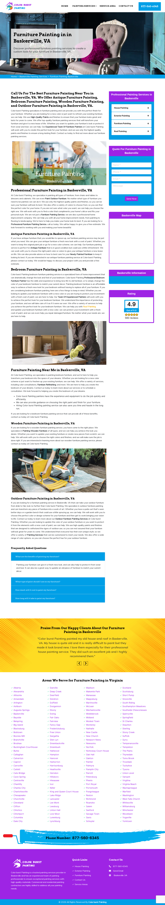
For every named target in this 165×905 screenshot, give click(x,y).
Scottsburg (127, 691)
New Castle (91, 732)
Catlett (17, 769)
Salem (89, 806)
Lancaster (54, 799)
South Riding (128, 702)
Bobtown (18, 732)
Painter (89, 762)
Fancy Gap (55, 725)
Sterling (126, 728)
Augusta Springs (22, 710)
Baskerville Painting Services (33, 76)
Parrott (89, 773)
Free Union (55, 732)
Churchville (19, 799)
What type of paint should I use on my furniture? (37, 582)
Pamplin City (92, 769)
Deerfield (54, 695)
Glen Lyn (54, 739)
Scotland (126, 687)
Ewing (53, 713)
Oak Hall (90, 754)
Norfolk (90, 747)
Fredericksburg (57, 728)
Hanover (54, 758)
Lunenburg (55, 817)
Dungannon (55, 706)
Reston (89, 795)
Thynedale (127, 754)
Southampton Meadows (134, 706)
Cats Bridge (19, 773)
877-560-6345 (149, 6)
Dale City (18, 821)
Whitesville (127, 802)
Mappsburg (91, 699)
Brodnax (18, 743)
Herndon (54, 773)
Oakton (89, 758)
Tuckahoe (127, 765)
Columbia (18, 817)
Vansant (126, 776)
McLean (90, 706)
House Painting (82, 866)
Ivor (52, 784)
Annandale (19, 699)
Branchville (19, 739)
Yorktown (127, 821)
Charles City (20, 788)
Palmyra (90, 765)
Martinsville (91, 702)
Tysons (125, 769)
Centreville (19, 780)
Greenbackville (57, 743)
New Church (92, 736)
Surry (125, 739)
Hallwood (54, 750)
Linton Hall (55, 810)
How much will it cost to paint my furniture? (35, 590)
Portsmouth (92, 788)
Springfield (127, 717)
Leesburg (54, 806)
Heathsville (55, 769)
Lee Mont (54, 802)
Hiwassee (54, 780)
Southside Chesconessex (134, 710)
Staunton (126, 725)
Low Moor (55, 814)
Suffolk (125, 736)
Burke (16, 750)
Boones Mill (19, 736)
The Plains (127, 750)
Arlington (18, 702)
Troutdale (127, 762)
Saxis (88, 817)
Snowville (127, 699)
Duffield (54, 702)
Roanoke (90, 802)
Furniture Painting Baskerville (64, 76)
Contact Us (126, 6)
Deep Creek (55, 691)
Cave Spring (20, 776)
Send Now (131, 198)
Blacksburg (19, 728)
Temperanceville (130, 743)
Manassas (91, 695)
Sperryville (127, 713)
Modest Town (92, 721)
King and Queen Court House (64, 791)
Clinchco (18, 810)
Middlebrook (92, 713)
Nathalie (90, 728)
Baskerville (19, 713)
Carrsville (18, 765)
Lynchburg (55, 821)
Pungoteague (92, 791)
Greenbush (55, 747)
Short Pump (128, 695)
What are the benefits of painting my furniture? (37, 557)
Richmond (91, 799)
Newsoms (91, 743)
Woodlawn (127, 814)
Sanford (90, 810)
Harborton (55, 762)
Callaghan (18, 754)
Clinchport (19, 814)
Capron (17, 762)
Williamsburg (128, 806)
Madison (90, 687)
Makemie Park (93, 691)
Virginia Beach (129, 784)
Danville (54, 687)
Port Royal (91, 784)
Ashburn (18, 706)
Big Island (18, 725)
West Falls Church (131, 799)
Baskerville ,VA (120, 875)
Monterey (90, 725)
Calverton (18, 758)
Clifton (17, 806)
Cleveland (18, 802)
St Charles (127, 721)
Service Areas (81, 884)
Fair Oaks (54, 717)
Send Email (118, 870)
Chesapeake (20, 795)
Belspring (18, 721)
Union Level (128, 773)
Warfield (126, 791)
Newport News (93, 739)
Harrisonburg (56, 765)
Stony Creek (128, 732)
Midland (90, 717)
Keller (52, 788)
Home (64, 6)
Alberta (17, 687)
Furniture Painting (83, 875)
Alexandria (19, 691)
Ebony (53, 710)
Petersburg (91, 776)
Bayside (17, 717)
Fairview (54, 721)
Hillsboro (54, 776)
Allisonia (18, 695)
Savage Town (92, 814)
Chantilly (18, 784)
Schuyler (90, 821)
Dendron (54, 699)
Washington (128, 795)
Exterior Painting (82, 870)
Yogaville (126, 817)
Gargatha (54, 736)
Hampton (54, 754)
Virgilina (126, 780)
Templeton (127, 747)
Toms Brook (128, 758)
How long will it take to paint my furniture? (35, 598)
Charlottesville (21, 791)
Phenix (89, 780)
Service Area (108, 6)
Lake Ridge (55, 795)
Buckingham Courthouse (26, 747)
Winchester (127, 810)
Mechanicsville (93, 710)
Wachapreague (129, 788)
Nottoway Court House (97, 750)
